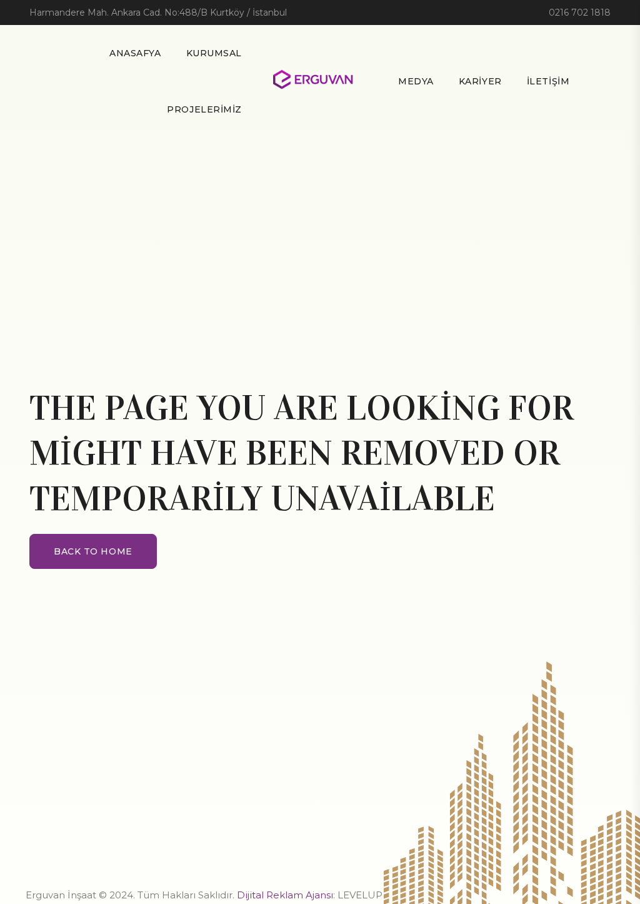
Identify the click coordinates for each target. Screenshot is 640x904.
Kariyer (480, 81)
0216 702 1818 (580, 12)
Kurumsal (214, 53)
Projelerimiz (204, 109)
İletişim (548, 81)
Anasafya (135, 53)
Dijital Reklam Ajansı (285, 895)
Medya (416, 81)
